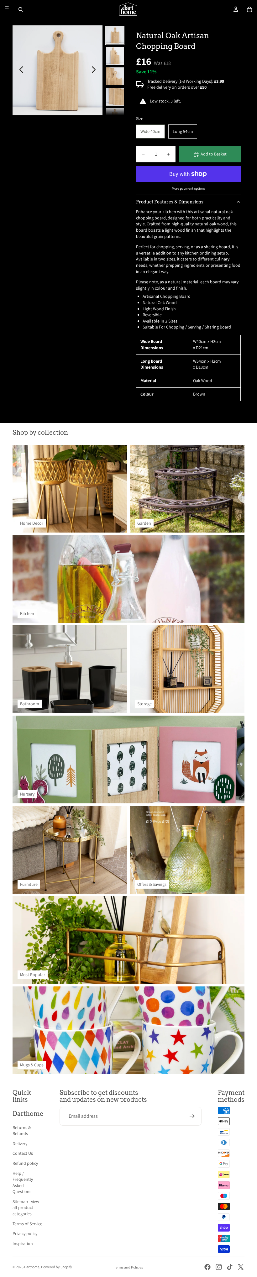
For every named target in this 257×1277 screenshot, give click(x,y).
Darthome (31, 1266)
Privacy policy (25, 1233)
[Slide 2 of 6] (115, 56)
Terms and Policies (128, 1267)
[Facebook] (207, 1267)
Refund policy (25, 1163)
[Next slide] (95, 70)
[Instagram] (219, 1267)
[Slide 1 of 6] (115, 35)
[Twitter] (240, 1267)
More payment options (188, 188)
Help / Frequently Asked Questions (23, 1182)
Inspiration (23, 1243)
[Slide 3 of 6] (115, 76)
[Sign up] (192, 1116)
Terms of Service (27, 1224)
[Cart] (249, 9)
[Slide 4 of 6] (115, 97)
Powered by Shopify (56, 1266)
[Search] (21, 9)
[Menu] (7, 7)
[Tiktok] (229, 1267)
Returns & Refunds (22, 1131)
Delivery (20, 1143)
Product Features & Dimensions (169, 201)
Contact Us (23, 1153)
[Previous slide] (20, 70)
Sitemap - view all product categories (26, 1208)
